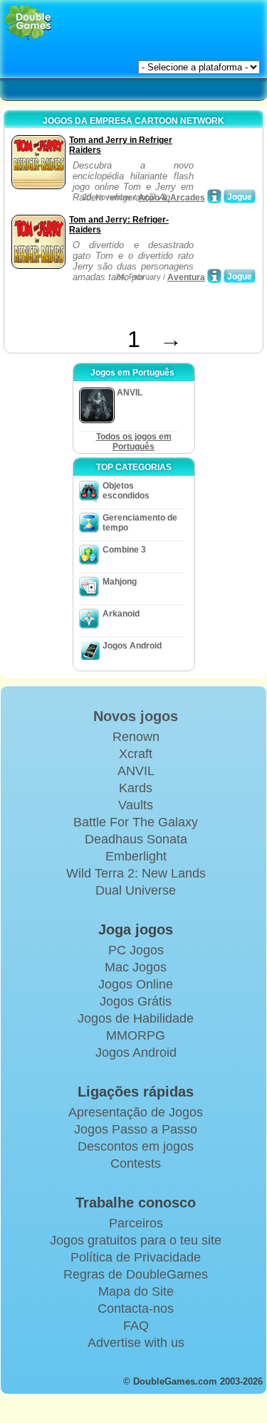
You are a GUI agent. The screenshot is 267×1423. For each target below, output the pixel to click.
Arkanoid (121, 614)
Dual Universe (135, 890)
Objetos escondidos (126, 491)
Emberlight (136, 856)
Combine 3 (124, 550)
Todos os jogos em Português (134, 442)
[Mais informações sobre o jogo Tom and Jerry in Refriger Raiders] (214, 196)
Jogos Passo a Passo (135, 1129)
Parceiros (136, 1223)
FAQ (136, 1325)
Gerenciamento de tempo (140, 523)
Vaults (135, 805)
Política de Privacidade (135, 1257)
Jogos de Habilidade (136, 1018)
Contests (135, 1163)
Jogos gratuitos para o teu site (135, 1240)
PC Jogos (136, 950)
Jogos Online (135, 984)
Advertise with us (136, 1343)
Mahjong (120, 582)
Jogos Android (132, 646)
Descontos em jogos (136, 1146)
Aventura (186, 277)
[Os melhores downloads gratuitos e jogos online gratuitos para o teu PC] (28, 23)
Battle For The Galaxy (135, 822)
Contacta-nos (136, 1308)
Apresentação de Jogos (135, 1112)
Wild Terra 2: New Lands (136, 873)
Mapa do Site (136, 1291)
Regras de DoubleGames (135, 1274)
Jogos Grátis (136, 1001)
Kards (135, 788)
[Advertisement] (122, 308)
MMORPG (135, 1035)
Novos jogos (135, 716)
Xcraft (135, 754)
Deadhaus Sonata (136, 839)
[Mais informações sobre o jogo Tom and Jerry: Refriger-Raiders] (214, 276)
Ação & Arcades (171, 198)
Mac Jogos (136, 967)
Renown (135, 737)
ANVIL (136, 771)
